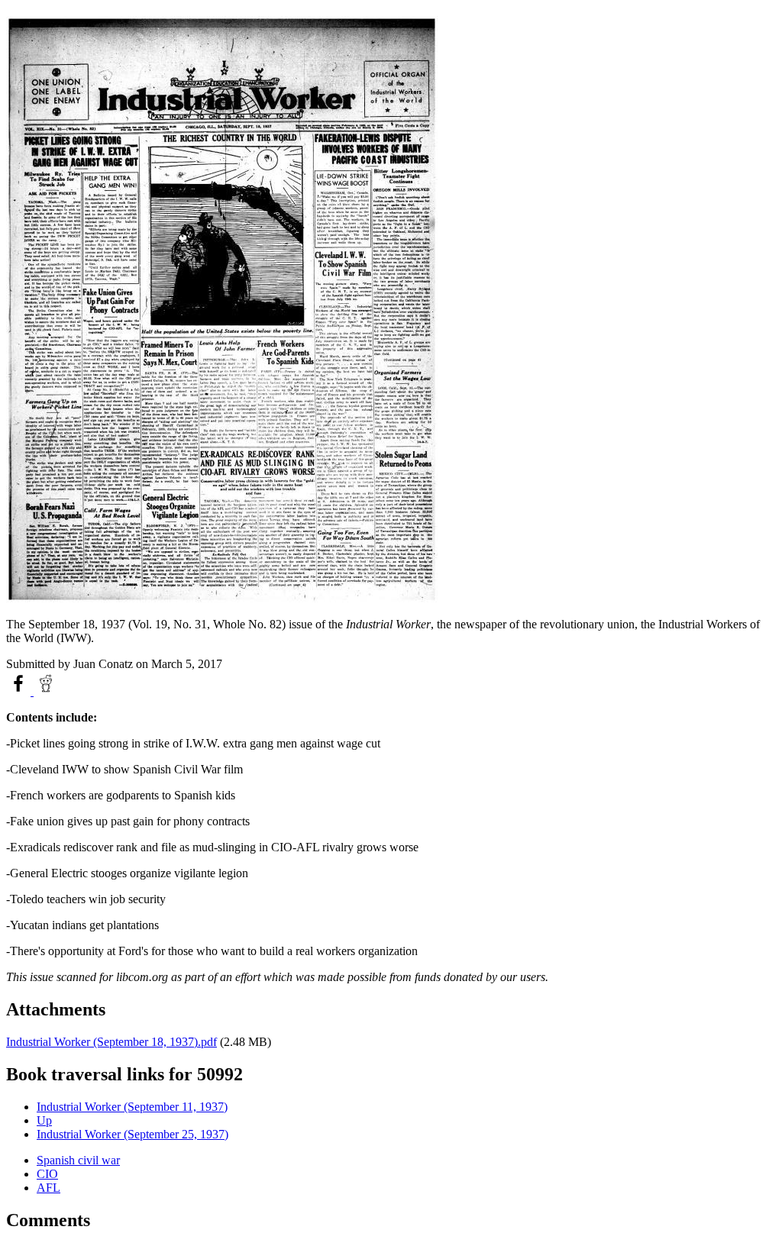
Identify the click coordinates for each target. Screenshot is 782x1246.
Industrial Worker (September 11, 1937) (132, 1106)
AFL (48, 1187)
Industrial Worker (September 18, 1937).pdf (111, 1041)
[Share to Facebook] (20, 691)
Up (44, 1120)
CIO (47, 1173)
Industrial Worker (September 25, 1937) (132, 1134)
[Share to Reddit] (46, 691)
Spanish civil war (78, 1160)
